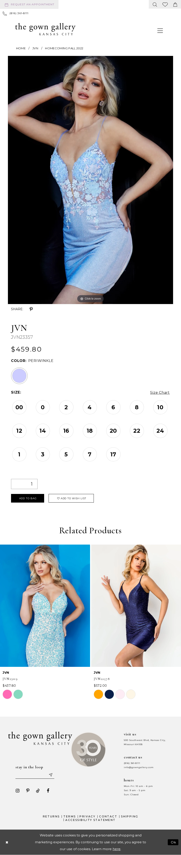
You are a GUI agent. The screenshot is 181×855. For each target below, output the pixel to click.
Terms (69, 816)
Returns (51, 816)
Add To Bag (28, 498)
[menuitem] (30, 4)
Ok (173, 842)
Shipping (129, 816)
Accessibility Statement (90, 820)
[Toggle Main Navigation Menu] (160, 30)
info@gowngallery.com (138, 767)
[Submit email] (50, 774)
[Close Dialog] (7, 842)
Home (21, 48)
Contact (108, 816)
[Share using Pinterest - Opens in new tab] (31, 309)
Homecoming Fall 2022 (64, 48)
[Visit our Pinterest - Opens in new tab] (28, 790)
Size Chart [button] (160, 392)
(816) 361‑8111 (132, 763)
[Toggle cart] (175, 4)
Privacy (87, 816)
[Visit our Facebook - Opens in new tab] (48, 790)
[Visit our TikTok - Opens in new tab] (38, 790)
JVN (35, 48)
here (117, 849)
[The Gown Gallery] (45, 29)
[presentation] (45, 606)
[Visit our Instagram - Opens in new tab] (17, 790)
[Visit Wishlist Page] (165, 4)
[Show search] (155, 4)
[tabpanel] (90, 180)
